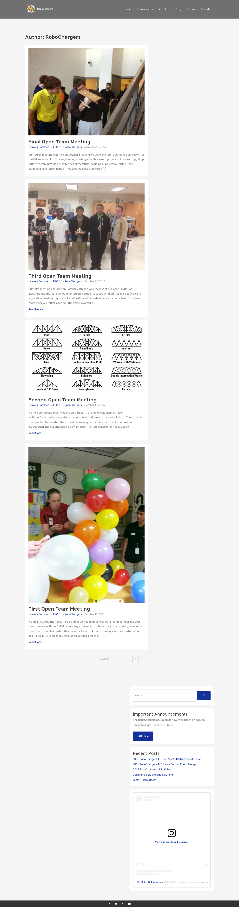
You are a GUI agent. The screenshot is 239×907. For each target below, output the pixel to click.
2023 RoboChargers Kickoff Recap (153, 769)
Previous (104, 659)
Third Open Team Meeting (60, 276)
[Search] (204, 695)
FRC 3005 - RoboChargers (149, 882)
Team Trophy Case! (144, 779)
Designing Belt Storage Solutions (153, 774)
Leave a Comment (39, 147)
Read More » (35, 309)
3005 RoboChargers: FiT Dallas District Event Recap (164, 764)
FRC (55, 147)
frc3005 (171, 882)
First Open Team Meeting (59, 609)
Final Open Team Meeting (59, 142)
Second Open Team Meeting (62, 400)
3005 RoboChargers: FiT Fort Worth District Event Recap (167, 759)
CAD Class (143, 736)
